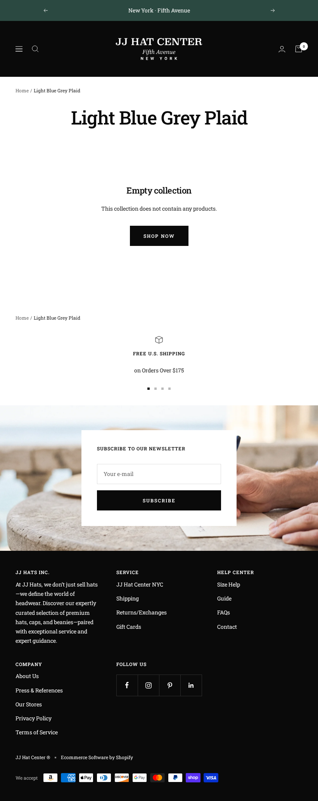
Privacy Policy (34, 718)
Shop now (159, 236)
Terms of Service (37, 732)
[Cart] (298, 48)
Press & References (39, 690)
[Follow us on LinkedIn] (191, 685)
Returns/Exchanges (141, 612)
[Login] (281, 49)
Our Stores (29, 704)
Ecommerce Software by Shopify (97, 757)
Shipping (127, 598)
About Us (27, 676)
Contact (227, 626)
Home (22, 90)
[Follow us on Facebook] (127, 685)
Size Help (228, 584)
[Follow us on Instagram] (148, 685)
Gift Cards (128, 626)
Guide (224, 598)
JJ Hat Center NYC (139, 584)
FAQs (223, 612)
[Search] (35, 48)
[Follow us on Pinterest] (169, 685)
